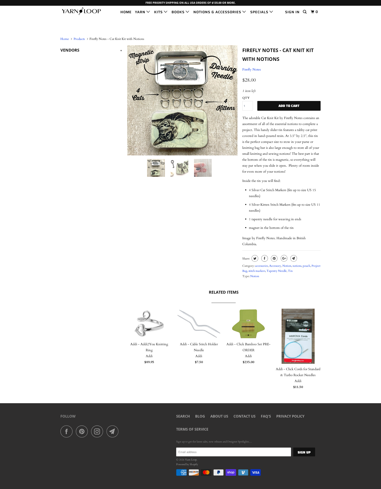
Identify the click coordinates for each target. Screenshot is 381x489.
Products (79, 39)
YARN (140, 12)
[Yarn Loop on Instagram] (98, 431)
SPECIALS (259, 12)
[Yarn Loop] (83, 11)
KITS (159, 12)
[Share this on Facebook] (264, 258)
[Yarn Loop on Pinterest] (83, 431)
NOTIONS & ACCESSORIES (217, 12)
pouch (306, 266)
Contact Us (244, 416)
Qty (246, 98)
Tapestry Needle (277, 271)
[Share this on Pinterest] (274, 258)
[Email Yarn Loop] (113, 431)
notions (297, 266)
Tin (290, 271)
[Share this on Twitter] (254, 258)
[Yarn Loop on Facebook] (67, 431)
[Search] (305, 12)
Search (183, 416)
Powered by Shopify (187, 464)
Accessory (275, 266)
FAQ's (266, 416)
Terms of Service (192, 429)
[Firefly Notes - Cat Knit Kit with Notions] (182, 100)
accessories (261, 266)
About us (219, 416)
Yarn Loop (191, 459)
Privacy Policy (290, 416)
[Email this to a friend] (293, 258)
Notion (286, 266)
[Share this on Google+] (283, 258)
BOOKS (179, 12)
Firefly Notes (251, 69)
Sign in (292, 12)
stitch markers (256, 271)
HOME (126, 12)
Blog (200, 416)
